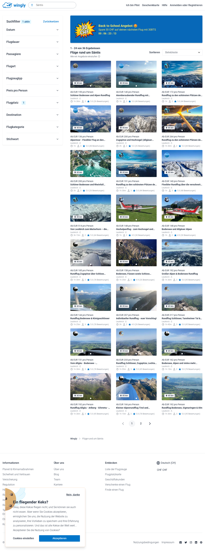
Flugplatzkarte (113, 474)
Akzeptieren (59, 538)
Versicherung (10, 479)
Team (57, 479)
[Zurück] (123, 423)
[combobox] (52, 5)
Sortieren (154, 52)
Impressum (168, 542)
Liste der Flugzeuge (116, 469)
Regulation (9, 484)
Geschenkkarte (150, 5)
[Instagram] (191, 542)
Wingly (73, 438)
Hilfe (164, 5)
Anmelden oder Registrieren (186, 5)
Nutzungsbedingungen (146, 542)
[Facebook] (180, 542)
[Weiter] (150, 423)
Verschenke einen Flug (117, 484)
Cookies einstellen (23, 538)
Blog (56, 474)
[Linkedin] (196, 542)
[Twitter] (185, 542)
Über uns (59, 469)
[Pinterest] (201, 542)
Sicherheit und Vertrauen (16, 474)
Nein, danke (73, 494)
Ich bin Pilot (132, 5)
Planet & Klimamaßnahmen (18, 469)
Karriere (58, 484)
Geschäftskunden (115, 479)
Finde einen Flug (114, 489)
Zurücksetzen (51, 21)
